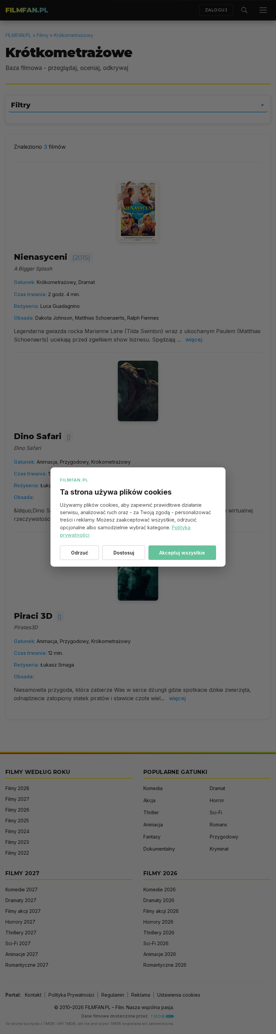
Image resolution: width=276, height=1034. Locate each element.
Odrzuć (79, 553)
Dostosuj (123, 553)
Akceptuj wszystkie (182, 553)
